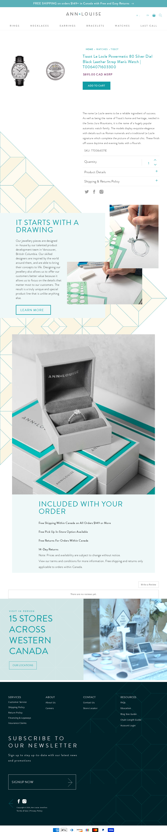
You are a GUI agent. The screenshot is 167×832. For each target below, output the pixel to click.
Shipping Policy (16, 707)
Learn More (32, 310)
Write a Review (148, 584)
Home (89, 49)
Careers (50, 708)
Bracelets (95, 25)
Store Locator (90, 708)
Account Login (128, 725)
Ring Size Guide (129, 714)
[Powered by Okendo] (23, 586)
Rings (15, 25)
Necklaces (39, 25)
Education (126, 708)
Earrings (68, 25)
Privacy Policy (36, 811)
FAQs (123, 702)
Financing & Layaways (19, 717)
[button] (15, 25)
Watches (122, 25)
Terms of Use (22, 811)
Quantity (90, 161)
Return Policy (15, 712)
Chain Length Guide (131, 719)
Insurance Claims (17, 723)
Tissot (115, 49)
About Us (50, 702)
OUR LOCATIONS (23, 665)
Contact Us (89, 702)
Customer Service (17, 702)
